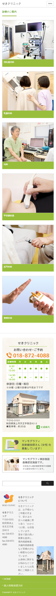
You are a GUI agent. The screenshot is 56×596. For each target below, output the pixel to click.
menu (50, 3)
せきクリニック (19, 592)
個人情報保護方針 (13, 585)
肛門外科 (8, 267)
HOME (7, 579)
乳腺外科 (8, 113)
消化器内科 (9, 62)
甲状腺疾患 (9, 215)
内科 (6, 164)
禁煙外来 (8, 318)
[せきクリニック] (13, 3)
